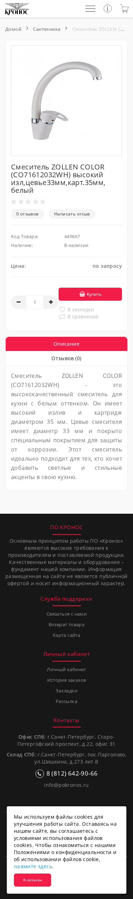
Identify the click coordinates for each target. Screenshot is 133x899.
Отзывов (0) (66, 358)
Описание (66, 343)
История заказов (66, 680)
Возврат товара (67, 624)
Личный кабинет (66, 669)
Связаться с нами (66, 614)
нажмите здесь (33, 866)
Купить (94, 294)
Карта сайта (66, 635)
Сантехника (46, 29)
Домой (13, 29)
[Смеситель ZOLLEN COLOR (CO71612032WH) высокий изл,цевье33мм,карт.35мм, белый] (66, 100)
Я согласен (32, 879)
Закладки (66, 690)
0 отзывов (27, 214)
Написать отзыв (72, 214)
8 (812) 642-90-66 (72, 773)
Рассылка (66, 701)
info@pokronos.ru (66, 785)
